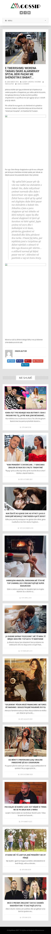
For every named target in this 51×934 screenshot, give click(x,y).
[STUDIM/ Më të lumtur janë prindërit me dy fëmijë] (26, 840)
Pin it (29, 361)
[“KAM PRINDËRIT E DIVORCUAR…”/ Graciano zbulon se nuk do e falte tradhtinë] (26, 448)
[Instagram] (29, 12)
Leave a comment (23, 84)
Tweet (12, 361)
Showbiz (38, 82)
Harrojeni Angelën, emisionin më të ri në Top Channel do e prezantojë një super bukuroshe (25, 583)
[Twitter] (21, 12)
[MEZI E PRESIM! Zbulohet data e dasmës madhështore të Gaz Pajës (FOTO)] (26, 888)
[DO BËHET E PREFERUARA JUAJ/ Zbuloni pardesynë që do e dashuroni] (26, 742)
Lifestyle (31, 82)
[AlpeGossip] (25, 5)
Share (21, 361)
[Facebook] (25, 12)
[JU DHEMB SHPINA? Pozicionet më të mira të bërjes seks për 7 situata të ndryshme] (26, 619)
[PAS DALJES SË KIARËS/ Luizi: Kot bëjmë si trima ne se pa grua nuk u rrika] (26, 793)
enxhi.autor (9, 84)
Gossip (24, 82)
